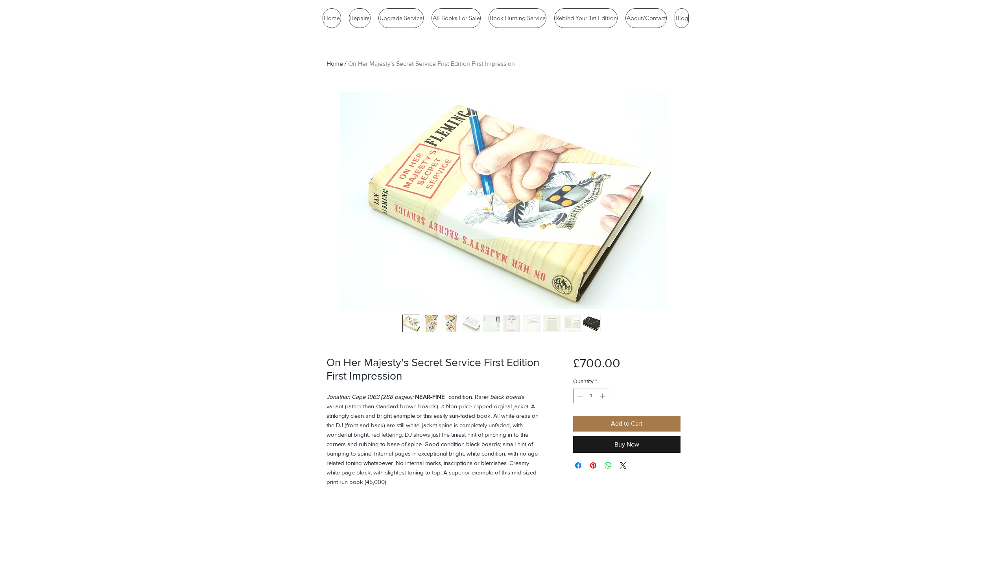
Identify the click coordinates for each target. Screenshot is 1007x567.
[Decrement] (579, 396)
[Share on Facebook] (578, 465)
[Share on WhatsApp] (608, 465)
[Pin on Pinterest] (593, 465)
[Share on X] (623, 465)
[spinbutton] (591, 396)
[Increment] (603, 396)
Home (334, 63)
